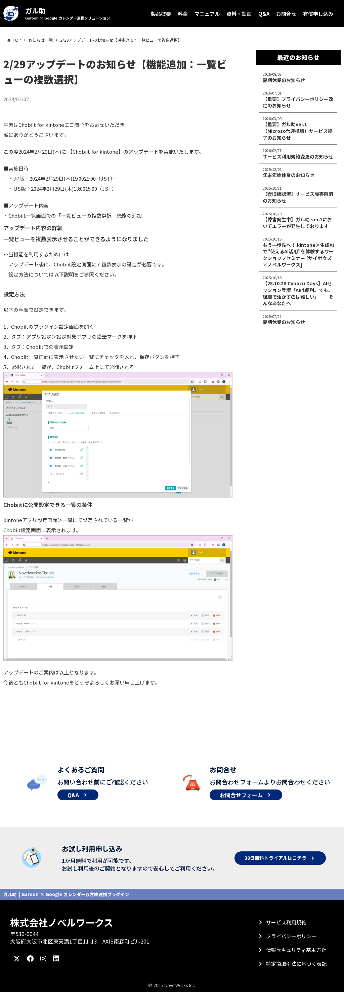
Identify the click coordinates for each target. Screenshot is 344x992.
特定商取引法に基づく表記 (296, 963)
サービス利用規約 (286, 922)
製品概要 (161, 13)
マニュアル (207, 13)
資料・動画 (239, 13)
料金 (183, 13)
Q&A (263, 13)
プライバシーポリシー (291, 936)
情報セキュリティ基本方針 (296, 949)
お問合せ (286, 13)
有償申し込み (318, 13)
